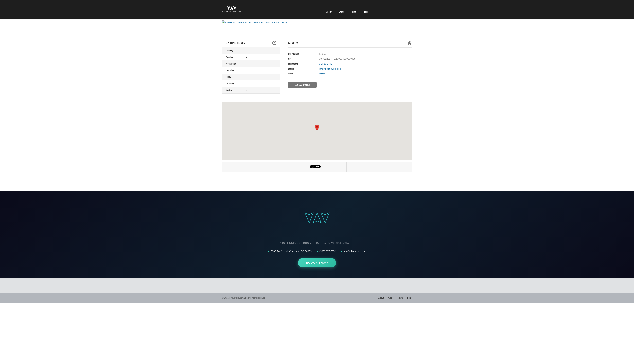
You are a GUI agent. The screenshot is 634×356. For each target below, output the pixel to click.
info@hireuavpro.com (330, 68)
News (354, 12)
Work (341, 12)
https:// (322, 73)
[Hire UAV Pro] (231, 10)
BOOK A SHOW (317, 262)
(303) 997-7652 (327, 251)
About (329, 12)
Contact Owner (302, 84)
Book (366, 12)
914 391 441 (325, 63)
